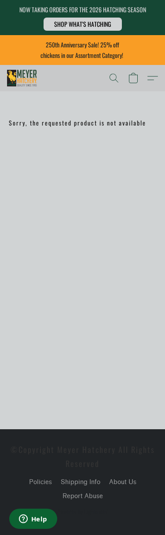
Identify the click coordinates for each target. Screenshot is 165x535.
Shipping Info (80, 482)
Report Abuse (82, 496)
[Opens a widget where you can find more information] (33, 520)
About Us (122, 482)
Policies (40, 482)
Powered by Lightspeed (82, 511)
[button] (83, 24)
